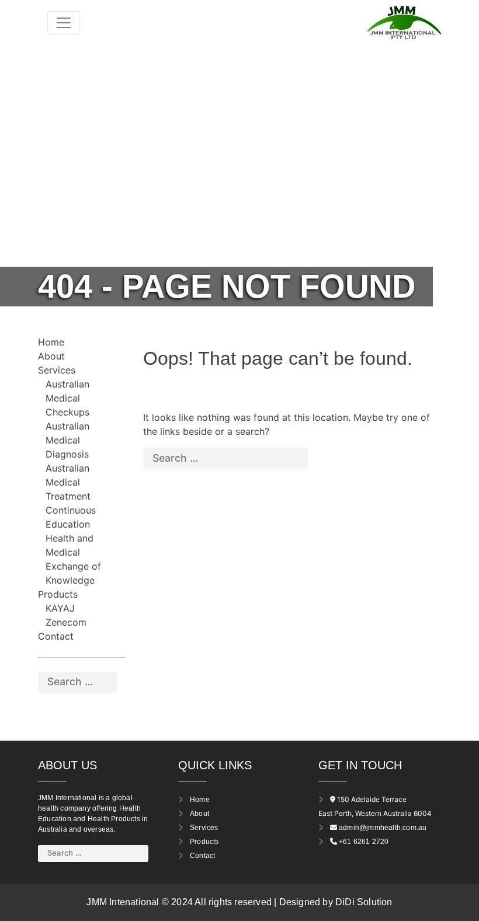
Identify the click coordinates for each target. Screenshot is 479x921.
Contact (56, 636)
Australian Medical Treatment (68, 482)
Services (56, 370)
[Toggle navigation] (63, 22)
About (51, 356)
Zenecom (66, 622)
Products (58, 594)
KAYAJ (60, 608)
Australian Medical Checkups (67, 398)
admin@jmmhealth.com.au (382, 828)
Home (51, 342)
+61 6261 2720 (364, 842)
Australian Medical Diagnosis (67, 440)
